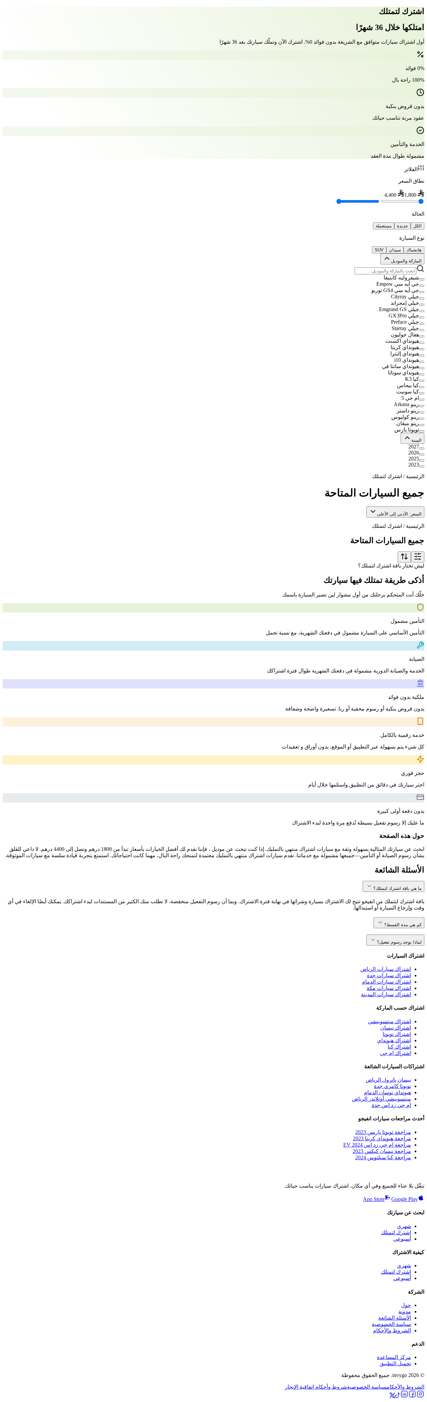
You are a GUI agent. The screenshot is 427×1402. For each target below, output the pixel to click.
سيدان (395, 249)
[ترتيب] (404, 556)
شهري (404, 1226)
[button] (213, 277)
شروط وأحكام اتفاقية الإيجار (316, 1387)
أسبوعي (402, 1239)
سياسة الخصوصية (391, 1324)
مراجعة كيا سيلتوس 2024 (383, 1157)
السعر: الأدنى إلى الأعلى (399, 513)
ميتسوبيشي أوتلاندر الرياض (381, 1099)
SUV (379, 249)
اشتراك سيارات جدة (389, 975)
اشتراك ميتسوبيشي (389, 1021)
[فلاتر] (417, 556)
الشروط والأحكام (392, 1330)
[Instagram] (420, 1396)
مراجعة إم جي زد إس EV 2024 (377, 1145)
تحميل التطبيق (395, 1363)
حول (406, 1305)
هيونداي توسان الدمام (387, 1092)
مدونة (404, 1311)
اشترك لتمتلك (396, 1232)
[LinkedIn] (404, 1396)
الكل (417, 225)
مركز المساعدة (394, 1357)
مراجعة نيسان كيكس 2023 (382, 1151)
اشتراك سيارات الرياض (385, 969)
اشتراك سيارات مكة (389, 988)
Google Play (404, 1199)
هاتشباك (414, 249)
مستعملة (384, 225)
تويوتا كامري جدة (392, 1086)
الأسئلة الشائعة (394, 1318)
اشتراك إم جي (395, 1053)
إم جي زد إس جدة (391, 1105)
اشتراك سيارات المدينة (386, 994)
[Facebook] (412, 1396)
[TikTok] (397, 1396)
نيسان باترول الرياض (388, 1080)
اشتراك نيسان (395, 1028)
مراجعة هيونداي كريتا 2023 (382, 1138)
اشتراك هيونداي (394, 1040)
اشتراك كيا (399, 1047)
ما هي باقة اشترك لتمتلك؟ (397, 888)
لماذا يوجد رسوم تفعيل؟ (399, 942)
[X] (392, 1396)
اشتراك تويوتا (397, 1034)
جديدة (402, 225)
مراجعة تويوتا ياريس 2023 (383, 1132)
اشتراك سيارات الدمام (386, 982)
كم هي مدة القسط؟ (403, 924)
